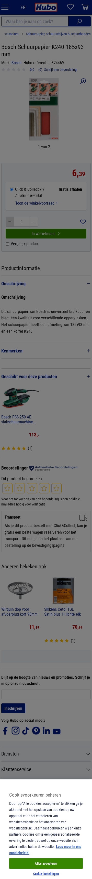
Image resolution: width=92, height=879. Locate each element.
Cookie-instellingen (46, 873)
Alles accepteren (46, 863)
